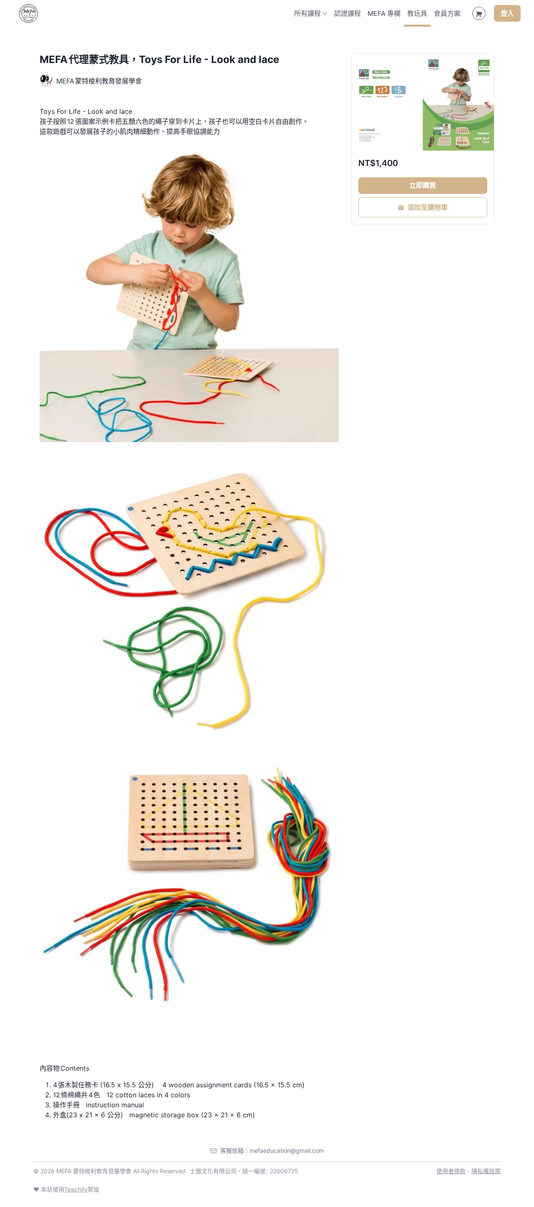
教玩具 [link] (417, 13)
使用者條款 (451, 1170)
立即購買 (422, 185)
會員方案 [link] (447, 13)
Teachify (76, 1189)
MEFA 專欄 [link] (384, 13)
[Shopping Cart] (479, 13)
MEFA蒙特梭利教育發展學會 (99, 81)
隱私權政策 (486, 1170)
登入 (507, 13)
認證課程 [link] (347, 13)
